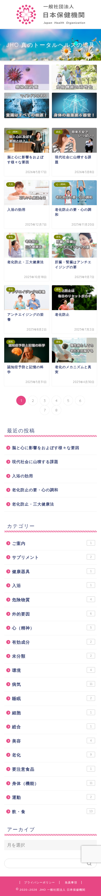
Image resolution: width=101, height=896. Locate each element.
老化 (52, 755)
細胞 (52, 712)
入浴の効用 (22, 476)
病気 (52, 684)
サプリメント (52, 557)
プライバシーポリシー (39, 882)
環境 (52, 670)
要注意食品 (52, 769)
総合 (52, 726)
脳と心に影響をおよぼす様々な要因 (45, 448)
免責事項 (71, 882)
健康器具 (52, 571)
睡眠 (52, 698)
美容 (52, 741)
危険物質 (52, 599)
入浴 (52, 585)
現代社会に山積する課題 (35, 462)
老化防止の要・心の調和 (35, 490)
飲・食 (52, 811)
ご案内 (52, 543)
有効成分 (52, 642)
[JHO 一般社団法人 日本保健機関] (50, 24)
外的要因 (52, 614)
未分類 (52, 656)
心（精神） (52, 628)
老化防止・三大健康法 (33, 504)
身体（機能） (52, 783)
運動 (52, 797)
